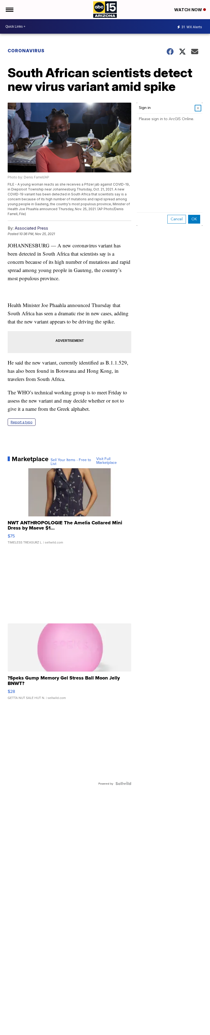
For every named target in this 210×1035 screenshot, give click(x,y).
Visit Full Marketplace (106, 460)
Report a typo (22, 422)
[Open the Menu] (9, 9)
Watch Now (188, 9)
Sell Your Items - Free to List (71, 462)
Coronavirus (26, 50)
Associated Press (31, 228)
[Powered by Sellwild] (123, 783)
